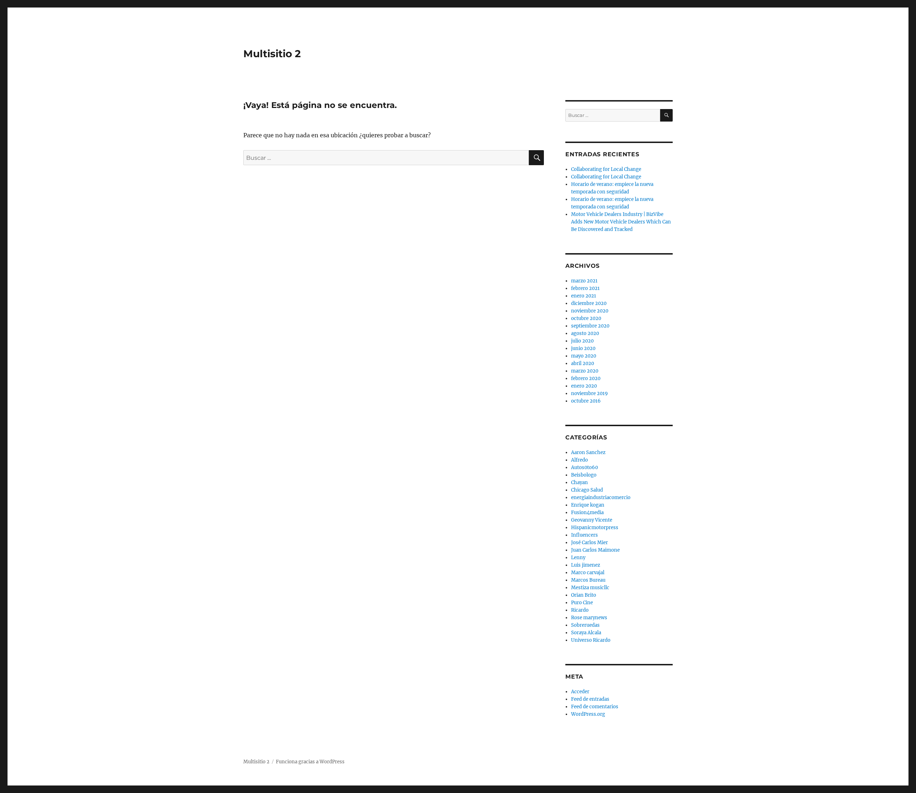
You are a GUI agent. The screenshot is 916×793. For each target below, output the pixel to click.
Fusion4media (587, 512)
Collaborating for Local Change (606, 169)
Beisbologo (583, 475)
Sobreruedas (585, 625)
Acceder (580, 692)
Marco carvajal (587, 573)
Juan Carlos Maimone (595, 550)
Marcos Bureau (588, 580)
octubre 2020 (586, 318)
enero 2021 (583, 296)
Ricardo (580, 610)
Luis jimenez (585, 565)
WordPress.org (588, 714)
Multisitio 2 (272, 54)
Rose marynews (589, 618)
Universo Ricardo (590, 640)
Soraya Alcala (586, 633)
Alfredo (579, 460)
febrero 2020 (585, 378)
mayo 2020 (583, 356)
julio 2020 (582, 341)
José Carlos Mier (589, 543)
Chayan (579, 482)
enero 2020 (584, 386)
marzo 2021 (584, 281)
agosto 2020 (585, 333)
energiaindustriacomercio (600, 497)
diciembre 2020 (588, 303)
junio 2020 (583, 348)
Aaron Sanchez (588, 452)
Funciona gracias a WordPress (310, 762)
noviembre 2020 (589, 311)
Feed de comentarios (594, 707)
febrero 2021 (585, 288)
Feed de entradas (590, 699)
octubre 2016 (586, 401)
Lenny (578, 558)
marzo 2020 (584, 371)
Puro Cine (582, 603)
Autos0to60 (584, 467)
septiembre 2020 (590, 326)
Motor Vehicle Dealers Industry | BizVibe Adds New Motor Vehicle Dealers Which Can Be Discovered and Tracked (621, 221)
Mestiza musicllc (590, 588)
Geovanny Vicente (591, 520)
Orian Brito (583, 595)
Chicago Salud (587, 490)
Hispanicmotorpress (594, 527)
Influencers (584, 535)
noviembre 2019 (589, 393)
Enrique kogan (587, 505)
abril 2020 (582, 363)
